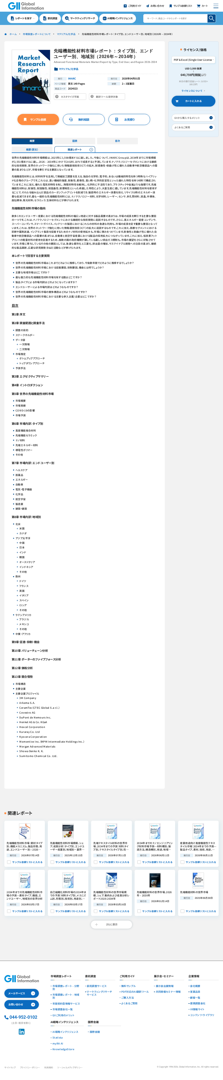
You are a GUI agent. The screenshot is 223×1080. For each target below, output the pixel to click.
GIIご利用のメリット (63, 1015)
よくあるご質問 (129, 1003)
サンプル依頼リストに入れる (27, 862)
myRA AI (57, 1043)
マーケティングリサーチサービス (99, 993)
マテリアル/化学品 (66, 34)
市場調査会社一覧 (62, 1009)
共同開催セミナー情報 (168, 991)
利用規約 (48, 1067)
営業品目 (195, 991)
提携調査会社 (197, 1003)
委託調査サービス (96, 986)
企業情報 (193, 976)
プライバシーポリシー (30, 1067)
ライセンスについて (192, 90)
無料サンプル (128, 986)
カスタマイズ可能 (71, 97)
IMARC (72, 78)
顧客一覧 (195, 997)
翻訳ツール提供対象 (108, 97)
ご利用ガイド (127, 976)
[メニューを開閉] (216, 6)
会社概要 (195, 986)
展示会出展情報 (165, 986)
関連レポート (75, 149)
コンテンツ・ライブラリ (202, 1015)
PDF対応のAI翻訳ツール (135, 991)
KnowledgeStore (63, 1049)
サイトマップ (10, 1067)
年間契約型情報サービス (66, 1003)
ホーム (13, 34)
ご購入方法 (127, 997)
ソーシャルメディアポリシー (70, 1067)
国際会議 (95, 1031)
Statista (57, 1037)
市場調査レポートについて (36, 34)
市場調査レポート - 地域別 (65, 996)
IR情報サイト (197, 1009)
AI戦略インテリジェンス (65, 1031)
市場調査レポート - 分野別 (65, 987)
